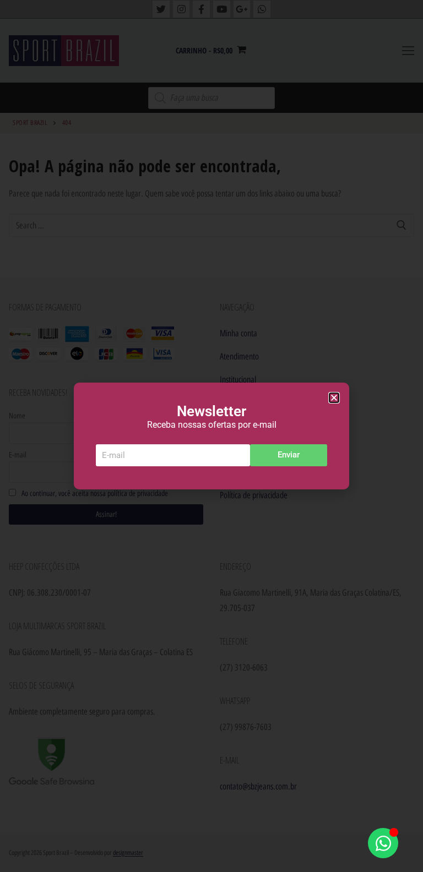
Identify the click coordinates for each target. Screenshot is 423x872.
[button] (334, 398)
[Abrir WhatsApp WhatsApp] (383, 843)
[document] (211, 436)
